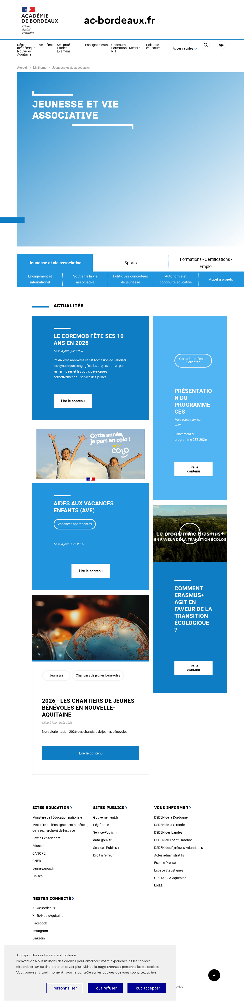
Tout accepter (146, 988)
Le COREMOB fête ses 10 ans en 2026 (89, 339)
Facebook (39, 923)
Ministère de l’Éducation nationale (57, 817)
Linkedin (38, 938)
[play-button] (190, 533)
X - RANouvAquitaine (47, 915)
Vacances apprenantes (75, 524)
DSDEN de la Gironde (169, 824)
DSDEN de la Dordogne (171, 817)
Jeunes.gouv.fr (43, 868)
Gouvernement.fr (105, 817)
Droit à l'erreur (103, 855)
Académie (46, 45)
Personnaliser (64, 988)
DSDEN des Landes (168, 832)
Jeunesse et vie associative (55, 263)
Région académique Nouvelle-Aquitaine (26, 49)
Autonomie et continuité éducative (176, 279)
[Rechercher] (206, 48)
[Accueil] (41, 20)
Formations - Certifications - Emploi (206, 262)
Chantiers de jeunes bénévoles (98, 675)
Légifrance (101, 824)
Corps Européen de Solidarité (193, 360)
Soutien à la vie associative (85, 279)
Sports (130, 263)
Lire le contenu (73, 400)
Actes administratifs (169, 855)
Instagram (40, 930)
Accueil (22, 67)
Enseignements (96, 45)
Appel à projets (221, 279)
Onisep (37, 876)
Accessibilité (221, 45)
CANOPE (39, 853)
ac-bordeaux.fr (119, 20)
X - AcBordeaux (43, 908)
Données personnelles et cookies (133, 966)
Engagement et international (40, 279)
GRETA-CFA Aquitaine (170, 878)
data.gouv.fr (102, 840)
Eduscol (38, 845)
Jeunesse (56, 675)
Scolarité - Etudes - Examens (64, 48)
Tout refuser (105, 988)
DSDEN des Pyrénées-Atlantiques (178, 847)
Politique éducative (153, 46)
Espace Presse (165, 862)
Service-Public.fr (105, 832)
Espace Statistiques (168, 870)
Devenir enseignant (46, 838)
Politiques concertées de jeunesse (130, 279)
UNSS (158, 885)
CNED (36, 860)
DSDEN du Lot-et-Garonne (173, 840)
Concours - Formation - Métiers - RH (126, 48)
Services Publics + (106, 847)
